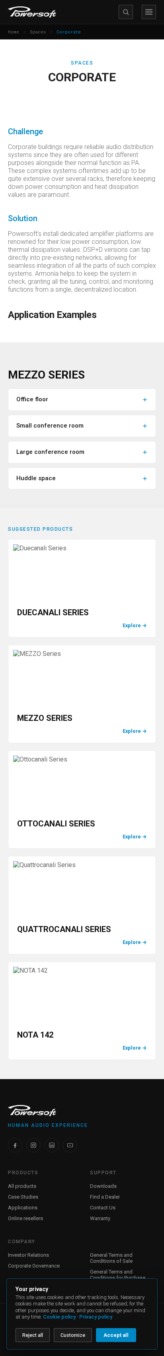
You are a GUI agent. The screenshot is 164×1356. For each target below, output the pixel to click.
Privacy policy (95, 1317)
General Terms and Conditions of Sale (111, 1258)
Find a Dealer (105, 1197)
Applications (22, 1208)
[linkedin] (52, 1145)
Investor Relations (28, 1255)
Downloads (103, 1186)
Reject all (32, 1335)
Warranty (100, 1218)
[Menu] (149, 12)
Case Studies (23, 1197)
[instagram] (33, 1145)
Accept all (116, 1335)
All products (22, 1186)
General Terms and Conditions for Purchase (117, 1275)
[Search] (126, 12)
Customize (73, 1335)
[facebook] (15, 1145)
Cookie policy (59, 1317)
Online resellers (25, 1218)
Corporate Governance (34, 1266)
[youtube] (70, 1145)
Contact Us (102, 1208)
